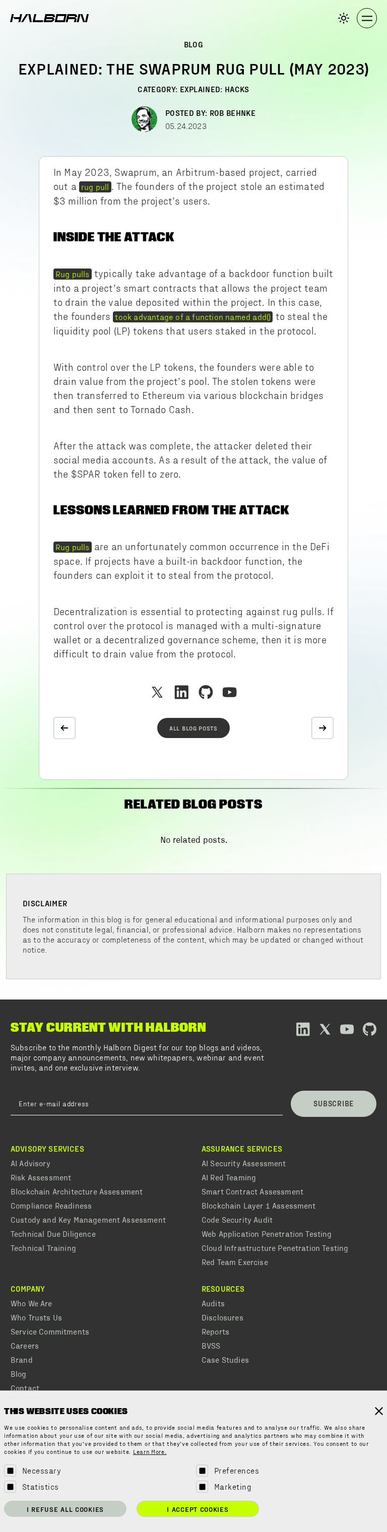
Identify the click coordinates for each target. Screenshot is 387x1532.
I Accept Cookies (197, 1509)
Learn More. (150, 1452)
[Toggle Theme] (344, 18)
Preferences (236, 1470)
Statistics (40, 1486)
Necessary (41, 1470)
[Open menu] (367, 18)
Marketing (232, 1486)
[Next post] (322, 728)
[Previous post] (64, 728)
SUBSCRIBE (333, 1103)
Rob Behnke (232, 112)
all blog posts (193, 727)
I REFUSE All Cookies (65, 1509)
